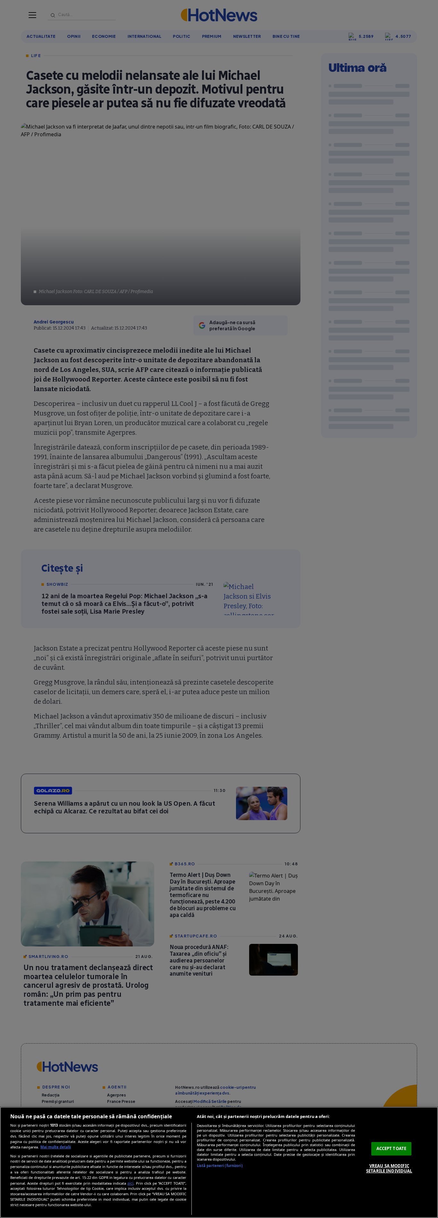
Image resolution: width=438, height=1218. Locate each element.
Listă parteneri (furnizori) (220, 1165)
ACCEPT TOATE (391, 1148)
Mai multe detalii (55, 1147)
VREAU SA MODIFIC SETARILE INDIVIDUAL (389, 1168)
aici (130, 1183)
